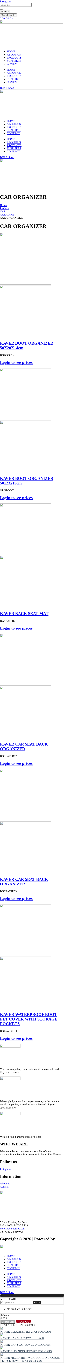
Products (4, 208)
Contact (4, 1186)
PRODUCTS (14, 57)
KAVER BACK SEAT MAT (24, 613)
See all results (8, 15)
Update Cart (8, 1322)
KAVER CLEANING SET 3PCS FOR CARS (26, 1351)
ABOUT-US (14, 54)
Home (3, 205)
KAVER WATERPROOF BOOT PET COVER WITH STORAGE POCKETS (28, 1019)
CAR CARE (7, 214)
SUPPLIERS (14, 60)
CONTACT (13, 63)
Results (5, 11)
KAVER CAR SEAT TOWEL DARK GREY (26, 1344)
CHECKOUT (23, 1321)
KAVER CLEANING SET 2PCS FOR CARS (26, 1331)
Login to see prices (16, 362)
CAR (3, 211)
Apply (37, 1302)
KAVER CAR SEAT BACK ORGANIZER (24, 746)
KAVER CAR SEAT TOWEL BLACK (22, 1338)
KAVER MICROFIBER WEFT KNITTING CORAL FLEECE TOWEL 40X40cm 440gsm (30, 1359)
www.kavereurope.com (12, 1228)
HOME (11, 51)
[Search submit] (1, 9)
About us (5, 1183)
